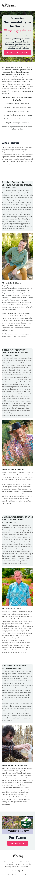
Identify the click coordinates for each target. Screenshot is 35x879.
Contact (17, 864)
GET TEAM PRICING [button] (17, 843)
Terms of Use (19, 862)
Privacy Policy (8, 862)
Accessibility (25, 866)
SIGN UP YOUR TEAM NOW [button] (17, 53)
